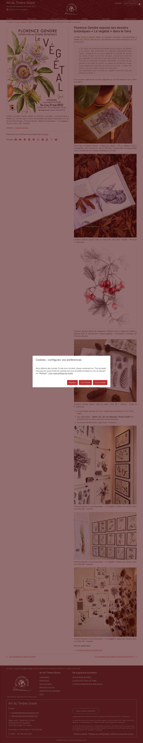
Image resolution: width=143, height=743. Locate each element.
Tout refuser (85, 382)
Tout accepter (100, 382)
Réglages (72, 382)
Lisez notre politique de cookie (60, 373)
